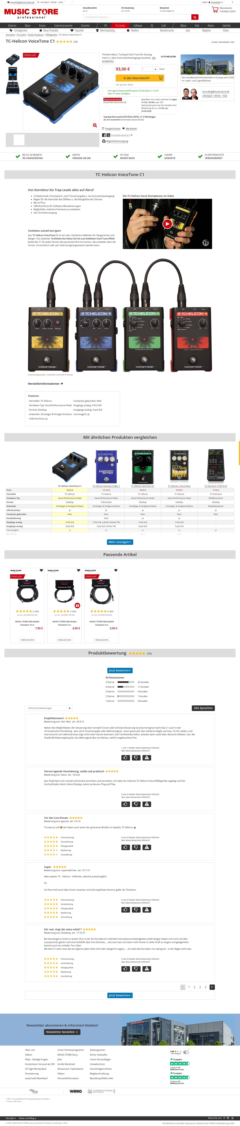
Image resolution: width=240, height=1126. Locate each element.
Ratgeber (206, 30)
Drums (42, 25)
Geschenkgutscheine (101, 1068)
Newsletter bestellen (60, 1032)
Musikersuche (167, 30)
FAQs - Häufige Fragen (36, 1059)
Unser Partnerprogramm (71, 1050)
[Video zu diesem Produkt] (19, 139)
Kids (197, 25)
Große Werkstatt (66, 1064)
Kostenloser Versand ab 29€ (40, 1064)
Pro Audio (120, 25)
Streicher (85, 25)
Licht (163, 25)
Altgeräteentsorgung (117, 141)
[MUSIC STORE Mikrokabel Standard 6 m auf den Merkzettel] (115, 570)
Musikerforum (169, 1123)
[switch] (186, 1052)
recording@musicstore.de (22, 2)
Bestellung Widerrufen (101, 1078)
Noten (211, 25)
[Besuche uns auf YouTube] (232, 1118)
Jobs (188, 30)
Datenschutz (203, 1123)
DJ (152, 25)
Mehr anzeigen (119, 542)
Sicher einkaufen (98, 1054)
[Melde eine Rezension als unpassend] (146, 757)
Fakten (28, 1054)
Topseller (79, 30)
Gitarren (12, 25)
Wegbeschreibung (99, 1073)
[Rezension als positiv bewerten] (125, 757)
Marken (135, 30)
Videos (61, 1073)
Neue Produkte (50, 30)
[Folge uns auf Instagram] (228, 1118)
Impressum (190, 1123)
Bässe (27, 25)
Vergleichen (27, 640)
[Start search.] (194, 17)
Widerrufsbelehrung (219, 1123)
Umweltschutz (97, 1064)
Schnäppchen (20, 30)
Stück (161, 69)
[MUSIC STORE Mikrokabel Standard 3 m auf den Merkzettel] (78, 570)
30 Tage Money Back (35, 1068)
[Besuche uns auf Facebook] (224, 1118)
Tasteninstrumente (63, 25)
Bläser (183, 25)
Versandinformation (68, 1078)
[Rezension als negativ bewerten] (136, 757)
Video (226, 30)
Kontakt (10, 1118)
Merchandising (107, 30)
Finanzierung (32, 1073)
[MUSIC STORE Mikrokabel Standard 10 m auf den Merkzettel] (41, 570)
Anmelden (216, 2)
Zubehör (226, 25)
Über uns (30, 1050)
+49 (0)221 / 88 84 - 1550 (214, 95)
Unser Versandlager (100, 1059)
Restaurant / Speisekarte (70, 1068)
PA (105, 25)
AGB (232, 1123)
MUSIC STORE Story (68, 1054)
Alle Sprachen (203, 708)
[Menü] (188, 1050)
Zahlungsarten (97, 1050)
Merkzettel (131, 128)
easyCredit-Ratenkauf (36, 1078)
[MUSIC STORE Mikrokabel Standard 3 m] (64, 591)
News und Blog (26, 1118)
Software (137, 25)
